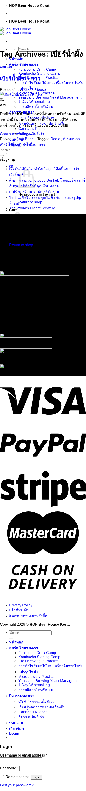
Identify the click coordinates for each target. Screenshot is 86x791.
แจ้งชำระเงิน (19, 610)
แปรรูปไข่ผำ (28, 672)
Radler (55, 139)
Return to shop (30, 202)
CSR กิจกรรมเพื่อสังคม (37, 701)
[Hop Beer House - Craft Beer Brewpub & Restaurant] (15, 31)
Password (9, 768)
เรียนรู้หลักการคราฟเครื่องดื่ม (42, 707)
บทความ (16, 723)
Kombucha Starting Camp (39, 73)
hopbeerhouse (34, 89)
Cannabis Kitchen (32, 129)
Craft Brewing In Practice (38, 661)
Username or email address (23, 755)
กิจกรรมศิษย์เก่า (31, 717)
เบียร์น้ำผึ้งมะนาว (20, 78)
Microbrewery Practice (36, 677)
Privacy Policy (20, 605)
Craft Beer (6, 67)
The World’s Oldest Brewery (32, 208)
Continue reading (16, 134)
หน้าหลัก (16, 642)
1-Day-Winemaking (34, 101)
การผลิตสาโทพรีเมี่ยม (35, 107)
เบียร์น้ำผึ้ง (8, 145)
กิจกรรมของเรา (21, 696)
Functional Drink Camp (37, 69)
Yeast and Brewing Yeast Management (49, 97)
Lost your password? (17, 785)
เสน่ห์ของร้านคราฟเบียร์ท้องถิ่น (34, 192)
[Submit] (2, 155)
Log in (36, 777)
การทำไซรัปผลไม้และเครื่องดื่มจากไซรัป (50, 83)
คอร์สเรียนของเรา (23, 64)
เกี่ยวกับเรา (18, 729)
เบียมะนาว (71, 139)
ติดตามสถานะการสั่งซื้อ (28, 616)
